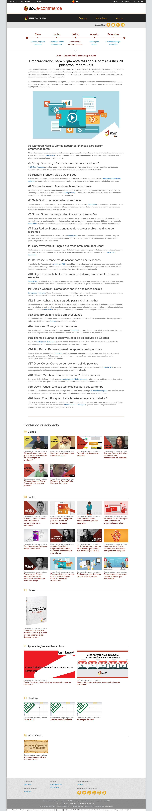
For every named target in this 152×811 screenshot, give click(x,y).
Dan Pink (74, 330)
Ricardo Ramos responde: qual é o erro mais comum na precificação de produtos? (35, 456)
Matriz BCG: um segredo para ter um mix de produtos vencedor (61, 520)
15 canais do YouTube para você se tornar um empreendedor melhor (116, 520)
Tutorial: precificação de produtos (87, 454)
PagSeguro (27, 792)
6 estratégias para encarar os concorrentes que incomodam (115, 576)
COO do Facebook (37, 167)
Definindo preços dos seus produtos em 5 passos (89, 575)
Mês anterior (27, 38)
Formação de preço (85, 719)
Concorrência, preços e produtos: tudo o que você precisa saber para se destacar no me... (35, 633)
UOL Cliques (54, 787)
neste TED (32, 223)
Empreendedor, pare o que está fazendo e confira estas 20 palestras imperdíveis (62, 577)
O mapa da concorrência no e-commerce (35, 758)
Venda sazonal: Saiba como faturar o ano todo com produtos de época (114, 548)
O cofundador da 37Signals (75, 405)
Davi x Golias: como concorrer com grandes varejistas (87, 520)
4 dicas (53, 321)
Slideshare (104, 793)
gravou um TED (59, 264)
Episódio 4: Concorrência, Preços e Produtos (61, 482)
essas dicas (73, 236)
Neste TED (50, 155)
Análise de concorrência (61, 719)
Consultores (101, 18)
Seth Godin (92, 204)
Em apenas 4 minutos (36, 293)
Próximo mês (124, 38)
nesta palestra (69, 193)
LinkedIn (123, 25)
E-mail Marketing (56, 785)
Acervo (119, 18)
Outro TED (32, 281)
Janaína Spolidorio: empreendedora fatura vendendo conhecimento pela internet (61, 549)
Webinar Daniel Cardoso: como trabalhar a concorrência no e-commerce (35, 521)
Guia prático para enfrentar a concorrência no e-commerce (98, 683)
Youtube (94, 793)
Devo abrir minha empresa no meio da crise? (62, 454)
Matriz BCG (29, 719)
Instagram (99, 793)
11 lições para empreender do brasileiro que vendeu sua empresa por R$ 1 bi (89, 548)
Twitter (113, 25)
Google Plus (118, 25)
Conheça (83, 18)
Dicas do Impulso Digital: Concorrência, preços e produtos (35, 483)
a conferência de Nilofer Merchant (73, 379)
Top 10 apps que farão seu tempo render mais (35, 547)
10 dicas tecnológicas (98, 390)
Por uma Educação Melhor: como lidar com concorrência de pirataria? (116, 455)
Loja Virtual (27, 785)
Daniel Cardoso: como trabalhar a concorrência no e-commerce (47, 683)
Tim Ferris (58, 353)
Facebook (108, 25)
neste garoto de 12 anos (45, 342)
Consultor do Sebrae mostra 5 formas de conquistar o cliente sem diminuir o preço (34, 577)
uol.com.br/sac (108, 806)
